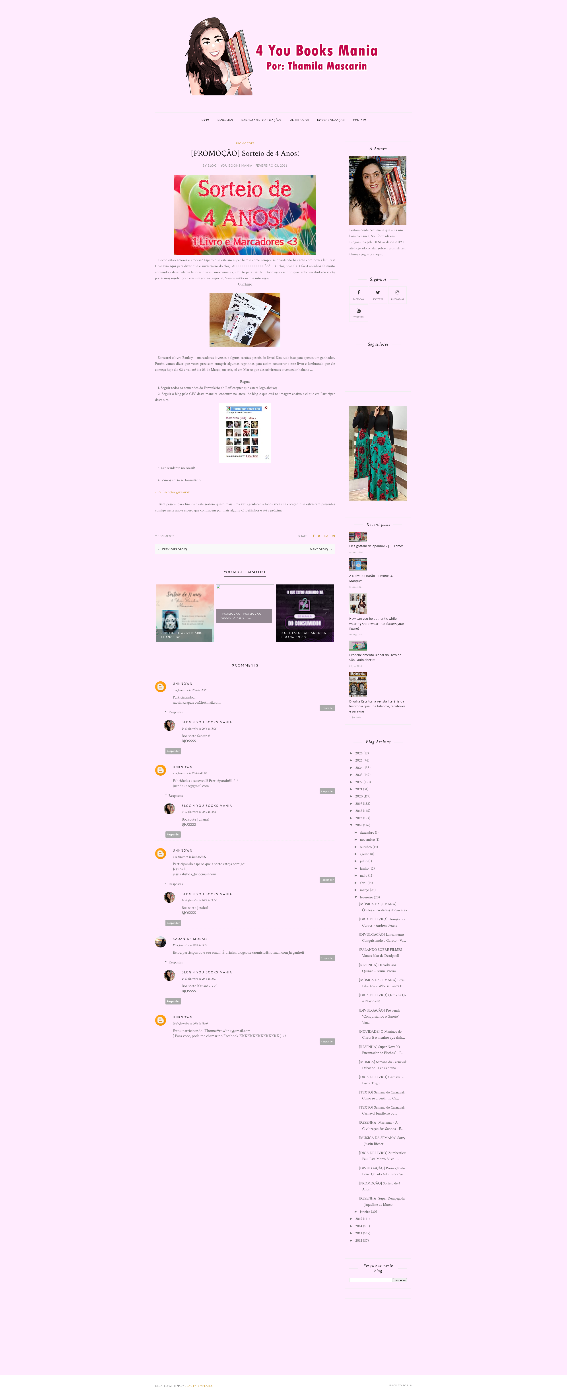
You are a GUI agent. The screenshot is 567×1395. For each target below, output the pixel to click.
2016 (358, 825)
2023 (359, 774)
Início (205, 120)
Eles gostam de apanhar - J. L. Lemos (376, 546)
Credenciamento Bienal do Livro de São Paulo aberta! (375, 657)
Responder (327, 707)
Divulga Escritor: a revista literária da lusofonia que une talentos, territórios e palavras (377, 706)
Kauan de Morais (190, 939)
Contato (359, 120)
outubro (366, 846)
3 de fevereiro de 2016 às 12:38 (189, 690)
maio (363, 875)
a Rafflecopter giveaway (172, 492)
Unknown (183, 683)
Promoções (245, 143)
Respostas (176, 712)
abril (363, 882)
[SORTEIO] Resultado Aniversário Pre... (299, 635)
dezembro (367, 832)
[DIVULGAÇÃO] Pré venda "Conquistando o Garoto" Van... (379, 1016)
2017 (358, 818)
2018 (358, 810)
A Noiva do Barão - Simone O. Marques (371, 578)
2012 (358, 1240)
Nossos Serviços (331, 120)
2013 (358, 1233)
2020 (359, 796)
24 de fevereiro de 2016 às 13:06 (199, 729)
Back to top (399, 1385)
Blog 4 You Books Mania (207, 722)
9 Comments (165, 536)
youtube (358, 317)
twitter (378, 299)
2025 (359, 760)
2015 (358, 1218)
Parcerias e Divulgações (261, 120)
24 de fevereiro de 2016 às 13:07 (199, 979)
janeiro (365, 1211)
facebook (358, 299)
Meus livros (299, 120)
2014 (358, 1226)
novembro (367, 839)
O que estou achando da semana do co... (243, 635)
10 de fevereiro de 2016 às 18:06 (190, 945)
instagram (397, 299)
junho (364, 868)
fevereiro (366, 897)
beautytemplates (199, 1385)
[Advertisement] (382, 1331)
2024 (359, 767)
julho (363, 861)
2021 (358, 789)
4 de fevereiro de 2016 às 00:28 (189, 773)
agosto (364, 854)
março (364, 890)
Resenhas (225, 120)
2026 (359, 753)
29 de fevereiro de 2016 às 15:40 (190, 1024)
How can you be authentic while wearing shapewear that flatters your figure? (376, 623)
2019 (358, 803)
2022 (359, 782)
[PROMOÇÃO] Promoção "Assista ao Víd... (181, 616)
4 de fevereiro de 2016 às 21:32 (189, 857)
